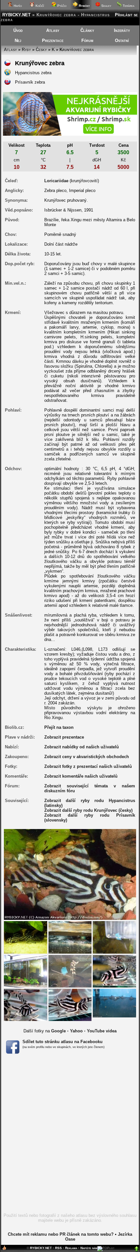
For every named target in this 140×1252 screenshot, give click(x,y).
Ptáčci (61, 5)
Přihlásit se (126, 14)
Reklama (71, 1248)
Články (87, 30)
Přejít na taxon (59, 727)
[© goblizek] (25, 937)
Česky (41, 49)
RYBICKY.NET (16, 14)
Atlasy (52, 30)
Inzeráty (122, 30)
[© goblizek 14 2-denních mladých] (114, 937)
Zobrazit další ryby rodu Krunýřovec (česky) (88, 810)
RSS (58, 1248)
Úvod (18, 30)
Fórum (87, 40)
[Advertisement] (70, 1135)
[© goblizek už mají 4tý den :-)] (70, 970)
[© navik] (114, 970)
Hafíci (17, 5)
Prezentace (52, 40)
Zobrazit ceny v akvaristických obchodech (86, 756)
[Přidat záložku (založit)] (4, 1249)
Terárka (128, 5)
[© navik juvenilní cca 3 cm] (70, 937)
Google (58, 1030)
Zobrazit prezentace (64, 737)
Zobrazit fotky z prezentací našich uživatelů (88, 766)
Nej (18, 40)
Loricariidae (56, 180)
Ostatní (122, 40)
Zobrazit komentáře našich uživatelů (81, 776)
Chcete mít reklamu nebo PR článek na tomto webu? (61, 1234)
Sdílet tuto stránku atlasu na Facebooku (62, 1041)
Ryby (26, 49)
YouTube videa (102, 1030)
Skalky (105, 5)
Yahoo (76, 1030)
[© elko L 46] (114, 1002)
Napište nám (88, 1248)
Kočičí (39, 5)
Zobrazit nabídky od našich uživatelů (81, 746)
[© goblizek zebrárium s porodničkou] (25, 970)
